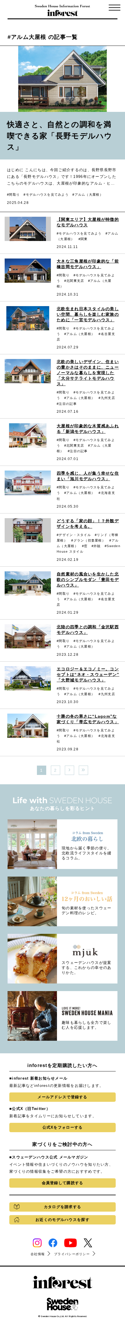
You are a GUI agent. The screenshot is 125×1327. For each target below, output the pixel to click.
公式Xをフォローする (62, 1127)
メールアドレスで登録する (62, 1097)
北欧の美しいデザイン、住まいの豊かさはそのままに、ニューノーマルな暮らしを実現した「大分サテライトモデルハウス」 (88, 372)
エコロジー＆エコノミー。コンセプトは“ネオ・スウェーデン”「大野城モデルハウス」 (88, 674)
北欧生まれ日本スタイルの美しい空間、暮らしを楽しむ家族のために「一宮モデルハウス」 (88, 314)
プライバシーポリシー (72, 1254)
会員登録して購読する (62, 1183)
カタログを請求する (62, 1207)
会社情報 (38, 1254)
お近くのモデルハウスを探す (62, 1219)
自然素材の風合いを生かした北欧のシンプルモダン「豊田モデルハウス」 (88, 579)
